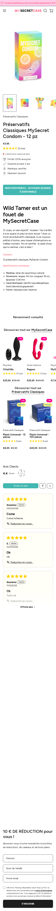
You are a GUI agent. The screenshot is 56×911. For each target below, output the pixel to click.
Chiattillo (8, 369)
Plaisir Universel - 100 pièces (39, 435)
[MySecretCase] (28, 10)
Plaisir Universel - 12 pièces (14, 435)
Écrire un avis (21, 485)
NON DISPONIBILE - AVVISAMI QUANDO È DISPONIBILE (28, 190)
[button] (45, 11)
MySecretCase (41, 330)
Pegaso (31, 369)
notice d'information (43, 890)
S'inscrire (28, 903)
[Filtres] (43, 485)
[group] (28, 3)
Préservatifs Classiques (28, 392)
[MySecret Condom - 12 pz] (9, 103)
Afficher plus (26, 607)
